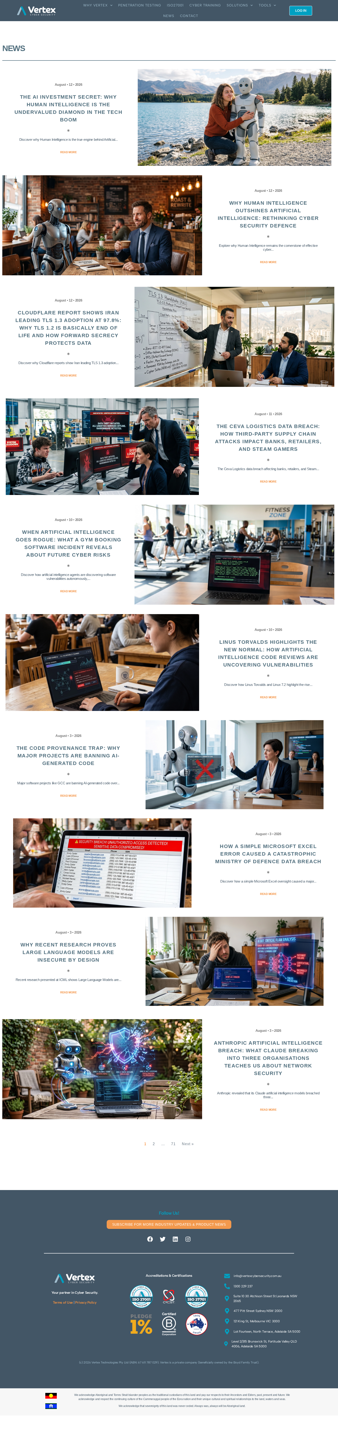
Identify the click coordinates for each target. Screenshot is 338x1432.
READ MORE (68, 152)
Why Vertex (95, 5)
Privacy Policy (85, 1302)
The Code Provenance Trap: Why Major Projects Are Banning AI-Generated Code (68, 755)
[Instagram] (188, 1239)
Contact (189, 16)
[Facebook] (150, 1239)
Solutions (237, 5)
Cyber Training (205, 5)
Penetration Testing (139, 5)
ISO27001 (175, 5)
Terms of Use (63, 1302)
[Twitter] (163, 1239)
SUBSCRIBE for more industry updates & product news (169, 1224)
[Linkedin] (175, 1239)
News (168, 16)
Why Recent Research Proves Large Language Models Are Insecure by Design (68, 952)
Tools (265, 5)
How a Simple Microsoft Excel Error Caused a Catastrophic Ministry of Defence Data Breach (268, 853)
